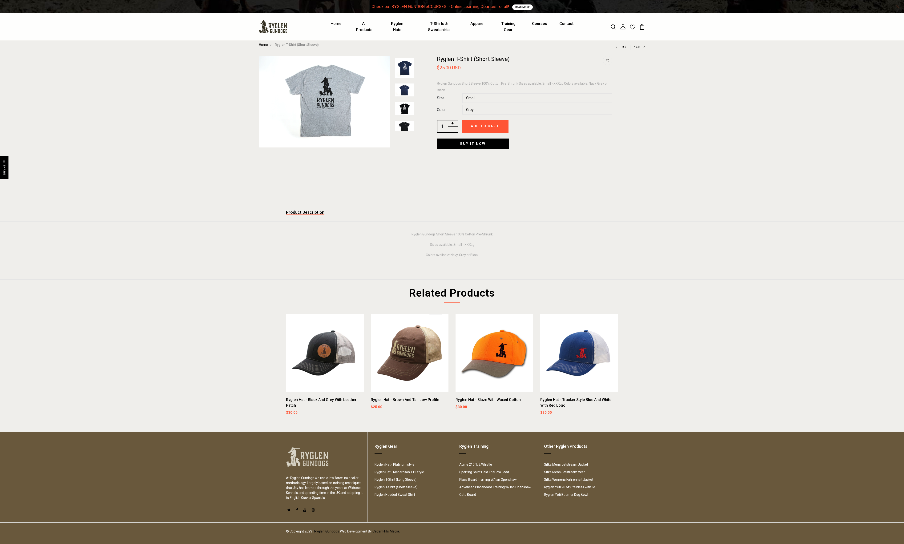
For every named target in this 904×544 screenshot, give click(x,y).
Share (4, 169)
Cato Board (467, 494)
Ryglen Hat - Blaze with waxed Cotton (488, 399)
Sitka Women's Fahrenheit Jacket (568, 479)
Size (440, 98)
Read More (522, 7)
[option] (324, 102)
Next (637, 47)
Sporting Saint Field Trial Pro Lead (484, 472)
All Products (364, 26)
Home (336, 23)
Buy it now (472, 144)
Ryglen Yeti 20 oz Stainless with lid (569, 487)
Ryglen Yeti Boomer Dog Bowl (566, 494)
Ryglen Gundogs (326, 531)
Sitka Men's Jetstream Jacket (566, 464)
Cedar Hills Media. (386, 531)
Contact (566, 23)
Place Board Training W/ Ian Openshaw (488, 479)
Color (441, 109)
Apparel (477, 23)
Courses (539, 23)
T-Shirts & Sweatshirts (439, 26)
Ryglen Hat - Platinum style (394, 464)
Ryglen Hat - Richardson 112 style (399, 472)
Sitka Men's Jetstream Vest (564, 472)
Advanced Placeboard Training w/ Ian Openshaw (495, 487)
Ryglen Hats (397, 26)
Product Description (305, 212)
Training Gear (508, 26)
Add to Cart (485, 126)
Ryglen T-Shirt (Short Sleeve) (396, 487)
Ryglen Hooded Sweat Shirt (395, 494)
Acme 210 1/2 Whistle (475, 464)
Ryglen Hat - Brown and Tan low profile (405, 399)
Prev (623, 47)
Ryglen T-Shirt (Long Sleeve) (395, 479)
